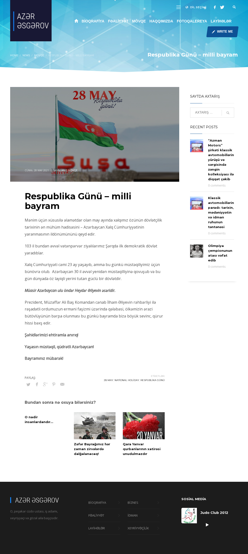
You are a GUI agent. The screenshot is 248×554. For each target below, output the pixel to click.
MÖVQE (73, 170)
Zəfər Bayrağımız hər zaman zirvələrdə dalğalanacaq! (92, 449)
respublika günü (152, 380)
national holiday (127, 380)
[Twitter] (222, 7)
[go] (228, 113)
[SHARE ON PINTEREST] (53, 384)
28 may (108, 380)
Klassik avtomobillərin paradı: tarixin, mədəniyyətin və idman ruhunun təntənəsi (221, 212)
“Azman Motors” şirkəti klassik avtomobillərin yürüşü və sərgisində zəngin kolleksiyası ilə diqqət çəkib (221, 159)
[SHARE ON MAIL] (62, 384)
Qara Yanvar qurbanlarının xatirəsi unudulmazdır (142, 449)
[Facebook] (214, 7)
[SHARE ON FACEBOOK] (36, 384)
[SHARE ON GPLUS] (45, 384)
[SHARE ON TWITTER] (28, 384)
